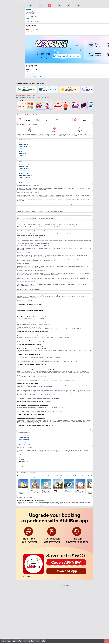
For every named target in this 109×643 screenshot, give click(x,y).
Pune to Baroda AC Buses (24, 177)
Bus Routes (22, 95)
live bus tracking (20, 285)
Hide (90, 429)
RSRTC (78, 490)
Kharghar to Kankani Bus (24, 437)
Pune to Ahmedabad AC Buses (25, 175)
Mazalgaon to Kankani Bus (24, 442)
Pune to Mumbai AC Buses (24, 173)
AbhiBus (16, 585)
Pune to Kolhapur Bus (23, 144)
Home (17, 95)
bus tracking (56, 398)
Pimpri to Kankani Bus (23, 441)
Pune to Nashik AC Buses (24, 179)
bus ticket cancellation (77, 375)
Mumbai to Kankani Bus (24, 435)
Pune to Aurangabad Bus (24, 149)
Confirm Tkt (23, 585)
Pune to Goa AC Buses (23, 166)
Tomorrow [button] (32, 2)
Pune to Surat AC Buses (24, 168)
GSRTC (66, 490)
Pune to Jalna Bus (22, 151)
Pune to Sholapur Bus (23, 157)
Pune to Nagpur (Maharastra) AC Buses (27, 180)
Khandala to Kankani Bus (24, 439)
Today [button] (28, 2)
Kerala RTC (56, 490)
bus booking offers (78, 277)
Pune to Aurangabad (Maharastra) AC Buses (28, 171)
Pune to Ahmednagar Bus (24, 142)
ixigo (19, 585)
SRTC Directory (56, 477)
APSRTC (21, 490)
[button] (30, 5)
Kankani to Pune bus (61, 296)
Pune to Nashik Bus (23, 153)
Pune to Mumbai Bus (23, 155)
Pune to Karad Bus (23, 146)
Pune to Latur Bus (22, 148)
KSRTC (43, 490)
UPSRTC (90, 490)
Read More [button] (48, 97)
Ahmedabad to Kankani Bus (25, 444)
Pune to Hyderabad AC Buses (25, 164)
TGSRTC (33, 490)
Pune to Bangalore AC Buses (25, 182)
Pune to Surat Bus (22, 158)
